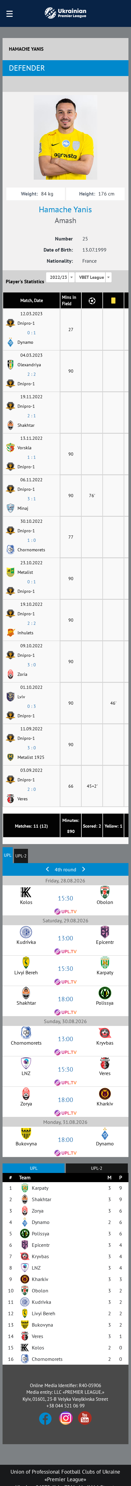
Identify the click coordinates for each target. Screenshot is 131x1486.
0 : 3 (31, 706)
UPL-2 (21, 856)
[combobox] (60, 277)
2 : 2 (31, 374)
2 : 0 (31, 789)
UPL (7, 855)
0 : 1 (31, 333)
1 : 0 (31, 540)
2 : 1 (31, 416)
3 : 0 (31, 665)
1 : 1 (31, 457)
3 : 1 (31, 499)
